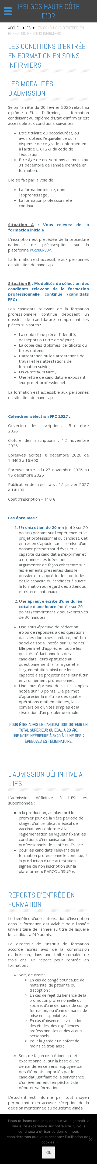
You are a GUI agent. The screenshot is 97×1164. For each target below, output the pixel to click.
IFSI (29, 28)
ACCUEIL (14, 28)
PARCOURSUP (40, 250)
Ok (48, 1153)
